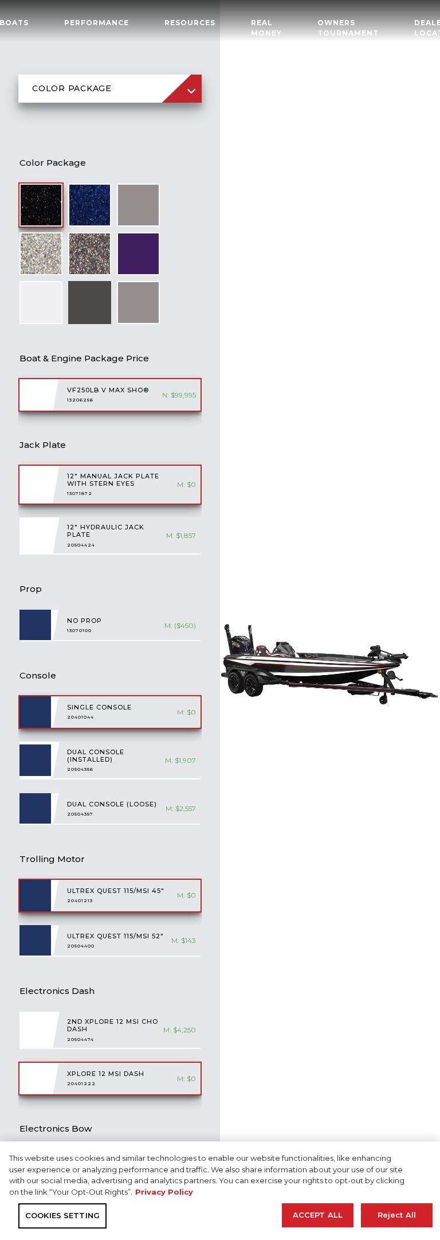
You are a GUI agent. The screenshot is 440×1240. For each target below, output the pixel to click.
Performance (96, 22)
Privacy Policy (164, 1191)
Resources (189, 22)
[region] (220, 1190)
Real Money (266, 27)
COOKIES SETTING (62, 1215)
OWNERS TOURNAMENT (348, 27)
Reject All (397, 1214)
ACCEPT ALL (318, 1214)
